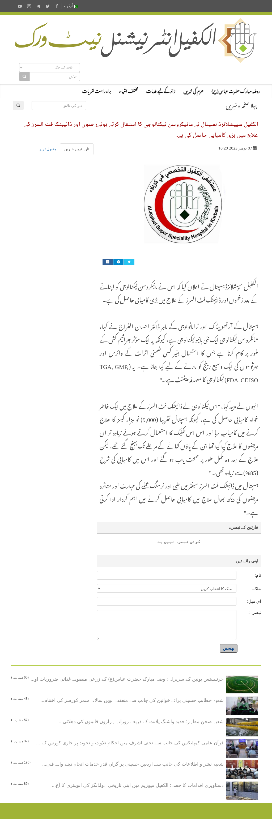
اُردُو (69, 6)
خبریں (231, 104)
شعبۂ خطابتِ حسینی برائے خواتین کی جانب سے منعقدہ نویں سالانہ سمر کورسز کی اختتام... (132, 699)
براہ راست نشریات (96, 90)
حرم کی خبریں (193, 90)
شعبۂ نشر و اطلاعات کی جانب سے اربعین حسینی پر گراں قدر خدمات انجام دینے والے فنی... (133, 763)
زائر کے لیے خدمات (160, 90)
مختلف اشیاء (128, 90)
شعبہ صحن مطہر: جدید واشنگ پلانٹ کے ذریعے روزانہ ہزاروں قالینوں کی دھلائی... (141, 721)
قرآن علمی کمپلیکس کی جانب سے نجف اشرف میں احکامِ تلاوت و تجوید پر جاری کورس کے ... (130, 742)
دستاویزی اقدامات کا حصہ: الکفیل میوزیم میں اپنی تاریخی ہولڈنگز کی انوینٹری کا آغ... (138, 784)
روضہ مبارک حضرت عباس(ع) (235, 90)
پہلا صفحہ (249, 104)
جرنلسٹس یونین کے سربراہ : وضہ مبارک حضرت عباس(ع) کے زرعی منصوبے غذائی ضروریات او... (127, 678)
